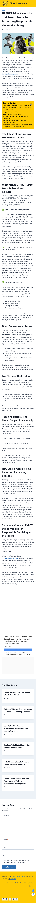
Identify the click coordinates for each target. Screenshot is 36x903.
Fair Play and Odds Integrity (13, 114)
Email (5, 848)
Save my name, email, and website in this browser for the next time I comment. (16, 861)
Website (5, 856)
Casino (4, 10)
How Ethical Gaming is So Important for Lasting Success (16, 121)
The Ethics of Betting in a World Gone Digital (17, 105)
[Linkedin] (16, 899)
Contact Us (18, 883)
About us (10, 883)
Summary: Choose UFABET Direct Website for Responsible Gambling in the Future (18, 125)
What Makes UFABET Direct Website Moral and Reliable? (17, 109)
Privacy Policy (28, 883)
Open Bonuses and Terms (12, 112)
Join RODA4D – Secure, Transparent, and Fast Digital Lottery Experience (16, 728)
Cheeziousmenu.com (19, 876)
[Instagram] (6, 899)
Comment (6, 815)
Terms (31, 886)
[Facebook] (3, 899)
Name (5, 840)
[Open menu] (32, 3)
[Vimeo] (10, 899)
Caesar (8, 698)
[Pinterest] (13, 899)
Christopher (7, 29)
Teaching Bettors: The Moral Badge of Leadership (16, 117)
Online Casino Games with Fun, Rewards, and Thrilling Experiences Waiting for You (16, 781)
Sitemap (13, 879)
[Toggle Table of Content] (30, 103)
